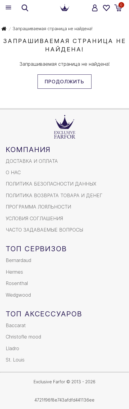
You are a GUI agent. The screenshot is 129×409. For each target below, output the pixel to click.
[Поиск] (25, 7)
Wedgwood (18, 295)
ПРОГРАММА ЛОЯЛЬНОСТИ (38, 207)
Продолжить (64, 82)
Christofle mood (23, 337)
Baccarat (16, 325)
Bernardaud (18, 260)
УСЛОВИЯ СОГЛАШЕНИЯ (34, 218)
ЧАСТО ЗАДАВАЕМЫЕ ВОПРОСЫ (44, 230)
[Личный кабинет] (95, 7)
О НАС (13, 172)
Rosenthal (17, 283)
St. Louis (15, 360)
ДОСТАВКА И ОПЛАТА (32, 161)
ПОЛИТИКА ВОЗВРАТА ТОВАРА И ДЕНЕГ (54, 195)
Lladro (12, 348)
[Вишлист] (106, 7)
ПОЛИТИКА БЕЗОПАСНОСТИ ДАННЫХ (51, 184)
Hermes (14, 272)
